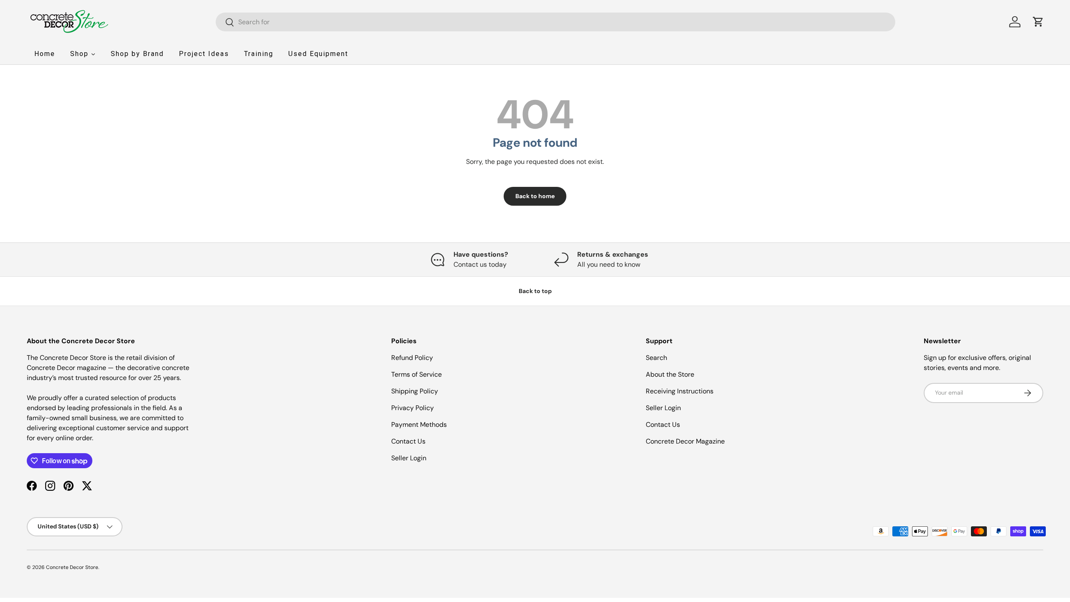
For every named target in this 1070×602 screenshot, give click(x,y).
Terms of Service (416, 374)
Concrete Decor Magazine (685, 441)
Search (656, 357)
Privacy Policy (412, 407)
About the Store (670, 374)
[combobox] (555, 22)
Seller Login (408, 458)
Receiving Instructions (679, 391)
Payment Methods (419, 424)
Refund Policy (412, 357)
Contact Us (408, 441)
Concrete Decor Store (72, 567)
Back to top (535, 291)
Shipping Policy (414, 391)
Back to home (535, 196)
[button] (1038, 22)
